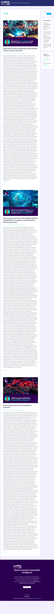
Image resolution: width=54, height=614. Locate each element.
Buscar (44, 12)
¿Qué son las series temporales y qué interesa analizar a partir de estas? (20, 50)
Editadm (45, 58)
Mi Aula (33, 4)
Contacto (47, 1)
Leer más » (5, 182)
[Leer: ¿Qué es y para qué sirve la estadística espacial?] (20, 390)
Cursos (42, 1)
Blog (51, 1)
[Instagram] (25, 596)
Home (33, 1)
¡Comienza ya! (27, 587)
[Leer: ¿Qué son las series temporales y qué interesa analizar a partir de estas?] (20, 33)
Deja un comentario (7, 53)
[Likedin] (28, 596)
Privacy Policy (27, 594)
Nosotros (37, 1)
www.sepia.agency (37, 598)
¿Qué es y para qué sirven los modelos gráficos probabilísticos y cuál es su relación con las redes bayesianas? (20, 220)
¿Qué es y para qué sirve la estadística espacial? (47, 46)
